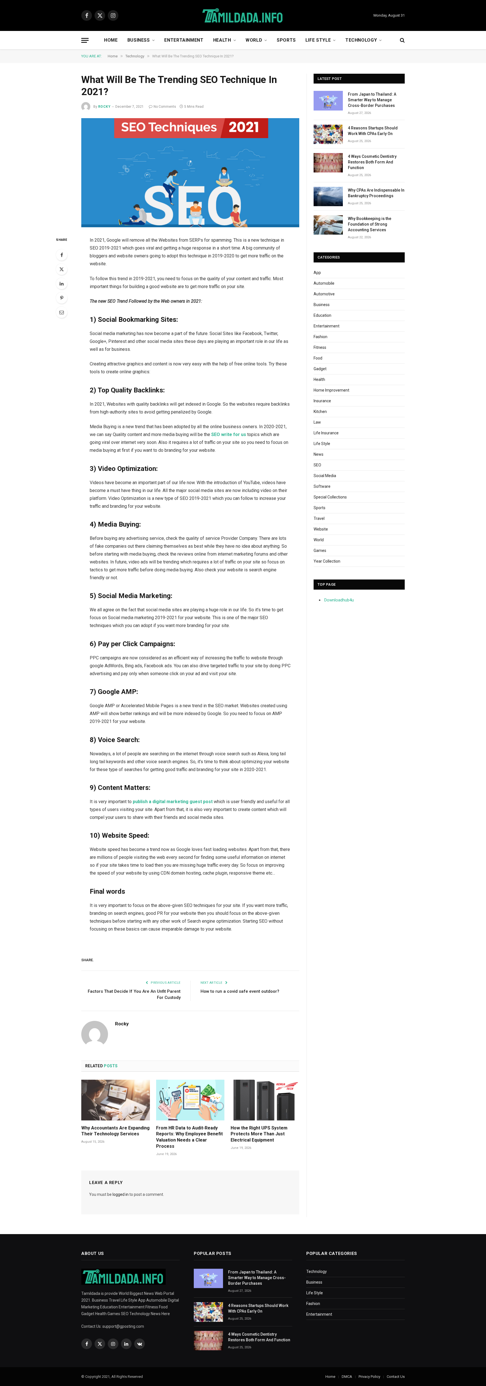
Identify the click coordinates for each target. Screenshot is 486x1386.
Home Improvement (331, 390)
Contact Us (396, 1376)
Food (318, 358)
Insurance (322, 401)
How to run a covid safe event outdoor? (240, 991)
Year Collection (327, 561)
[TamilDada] (243, 15)
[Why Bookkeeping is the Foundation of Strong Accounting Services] (328, 225)
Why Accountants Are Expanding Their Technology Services (115, 1131)
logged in (120, 1194)
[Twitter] (61, 269)
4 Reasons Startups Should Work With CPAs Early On (373, 131)
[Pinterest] (61, 298)
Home (111, 40)
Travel (319, 518)
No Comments (165, 107)
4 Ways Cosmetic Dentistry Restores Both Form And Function (372, 162)
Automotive (324, 294)
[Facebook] (61, 254)
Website (321, 529)
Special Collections (330, 497)
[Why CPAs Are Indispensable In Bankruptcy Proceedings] (328, 196)
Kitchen (320, 411)
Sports (286, 40)
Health (222, 40)
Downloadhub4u (339, 600)
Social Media (325, 475)
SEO (317, 465)
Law (317, 422)
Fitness (320, 347)
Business (138, 40)
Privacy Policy (369, 1376)
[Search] (402, 40)
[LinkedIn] (61, 283)
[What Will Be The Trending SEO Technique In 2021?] (190, 172)
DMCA (347, 1376)
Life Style (318, 40)
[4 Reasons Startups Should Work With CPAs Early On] (328, 134)
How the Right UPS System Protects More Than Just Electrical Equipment (259, 1134)
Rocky (104, 107)
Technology (361, 40)
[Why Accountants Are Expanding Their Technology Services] (115, 1100)
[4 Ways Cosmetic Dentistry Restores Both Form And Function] (328, 162)
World (254, 40)
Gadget (320, 369)
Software (322, 486)
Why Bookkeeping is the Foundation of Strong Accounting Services (369, 224)
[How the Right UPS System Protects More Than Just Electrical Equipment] (265, 1100)
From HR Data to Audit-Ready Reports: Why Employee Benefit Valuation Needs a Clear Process (189, 1137)
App (317, 272)
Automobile (324, 283)
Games (320, 550)
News (318, 454)
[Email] (61, 312)
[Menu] (85, 40)
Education (322, 315)
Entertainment (183, 40)
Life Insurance (326, 433)
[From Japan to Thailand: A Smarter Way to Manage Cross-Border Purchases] (328, 100)
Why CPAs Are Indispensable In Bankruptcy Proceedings (376, 193)
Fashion (320, 336)
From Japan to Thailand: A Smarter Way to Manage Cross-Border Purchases (372, 100)
